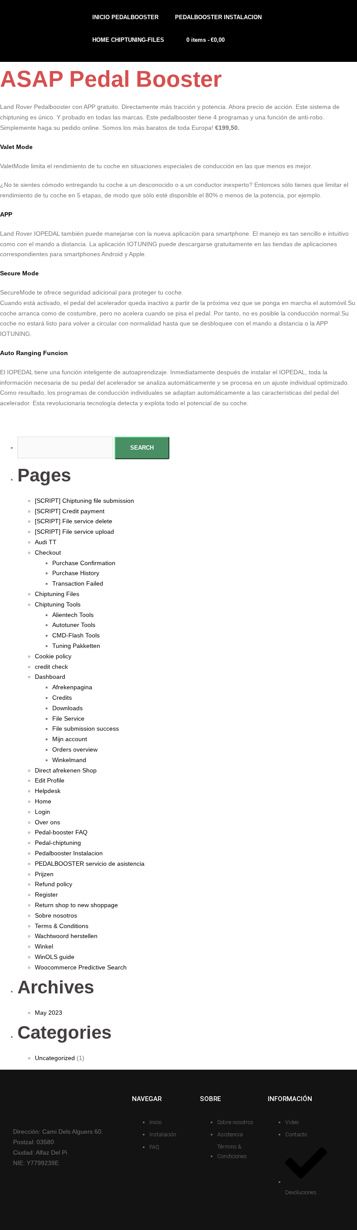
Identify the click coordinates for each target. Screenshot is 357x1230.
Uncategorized (55, 1057)
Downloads (67, 708)
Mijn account (69, 738)
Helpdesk (48, 790)
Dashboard (50, 676)
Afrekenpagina (72, 687)
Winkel (44, 946)
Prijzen (44, 874)
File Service (68, 718)
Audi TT (46, 542)
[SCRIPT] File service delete (73, 521)
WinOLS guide (54, 956)
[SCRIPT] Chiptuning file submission (84, 500)
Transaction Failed (77, 583)
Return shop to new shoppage (76, 904)
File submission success (85, 728)
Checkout (48, 552)
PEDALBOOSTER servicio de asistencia (90, 863)
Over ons (47, 822)
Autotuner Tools (73, 624)
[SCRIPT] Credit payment (69, 511)
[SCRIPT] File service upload (74, 531)
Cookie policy (53, 656)
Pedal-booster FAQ (61, 832)
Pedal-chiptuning (58, 842)
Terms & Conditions (61, 925)
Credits (62, 697)
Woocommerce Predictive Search (81, 967)
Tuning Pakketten (76, 645)
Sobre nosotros (56, 915)
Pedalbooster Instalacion (69, 853)
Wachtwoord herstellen (66, 935)
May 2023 (48, 1012)
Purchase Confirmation (83, 562)
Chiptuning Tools (58, 604)
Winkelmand (69, 759)
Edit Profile (49, 780)
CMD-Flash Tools (76, 635)
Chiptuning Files (57, 593)
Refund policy (53, 884)
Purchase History (75, 572)
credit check (51, 666)
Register (46, 894)
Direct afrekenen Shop (66, 770)
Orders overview (75, 749)
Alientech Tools (73, 614)
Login (42, 811)
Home (43, 801)
